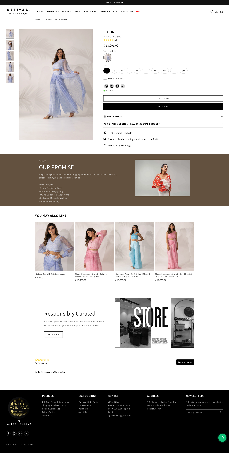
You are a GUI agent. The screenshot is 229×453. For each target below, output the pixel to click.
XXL (146, 70)
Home (37, 19)
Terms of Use (48, 415)
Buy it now (163, 106)
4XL (164, 70)
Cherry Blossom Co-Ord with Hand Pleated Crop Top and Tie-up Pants (173, 275)
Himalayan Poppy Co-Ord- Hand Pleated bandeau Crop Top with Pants (132, 275)
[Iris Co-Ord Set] (56, 84)
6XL (183, 70)
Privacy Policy (48, 412)
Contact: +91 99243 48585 (119, 405)
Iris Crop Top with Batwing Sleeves (50, 274)
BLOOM (109, 32)
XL (137, 70)
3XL (155, 70)
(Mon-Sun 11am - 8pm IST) (120, 408)
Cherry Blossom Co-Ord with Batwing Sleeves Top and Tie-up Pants (91, 275)
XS (107, 70)
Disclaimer (83, 408)
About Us (82, 412)
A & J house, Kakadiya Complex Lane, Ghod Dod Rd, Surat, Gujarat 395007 (161, 405)
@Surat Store (114, 401)
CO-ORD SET (47, 19)
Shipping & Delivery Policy (54, 405)
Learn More (53, 334)
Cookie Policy (84, 405)
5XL (174, 70)
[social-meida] (8, 433)
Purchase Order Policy (88, 401)
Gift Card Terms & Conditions (55, 401)
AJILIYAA (14, 445)
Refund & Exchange (51, 408)
